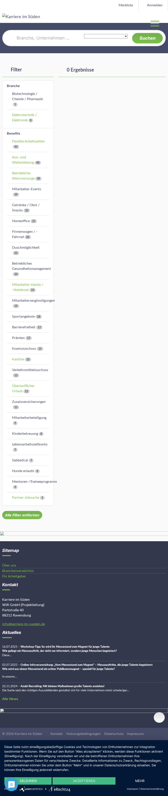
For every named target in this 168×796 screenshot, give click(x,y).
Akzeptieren (84, 781)
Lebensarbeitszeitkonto (29, 444)
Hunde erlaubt (23, 471)
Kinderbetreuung (25, 433)
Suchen (148, 38)
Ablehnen (28, 781)
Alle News (10, 699)
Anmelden (154, 5)
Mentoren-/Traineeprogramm (34, 481)
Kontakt (57, 734)
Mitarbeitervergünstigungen (33, 300)
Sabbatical (20, 460)
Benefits (13, 133)
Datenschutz (114, 734)
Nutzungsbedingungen (83, 734)
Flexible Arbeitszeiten (28, 141)
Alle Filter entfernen (22, 515)
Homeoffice (21, 221)
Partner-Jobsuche (25, 497)
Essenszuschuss (24, 348)
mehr (140, 781)
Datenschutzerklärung (152, 788)
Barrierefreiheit (23, 327)
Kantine (18, 359)
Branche (13, 86)
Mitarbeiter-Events (26, 189)
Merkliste (125, 5)
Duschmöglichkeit (26, 247)
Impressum (135, 734)
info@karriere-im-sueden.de (23, 624)
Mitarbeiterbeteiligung (29, 417)
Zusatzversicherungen (29, 402)
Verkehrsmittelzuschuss (30, 370)
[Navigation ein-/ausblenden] (164, 16)
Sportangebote (23, 316)
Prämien (18, 338)
